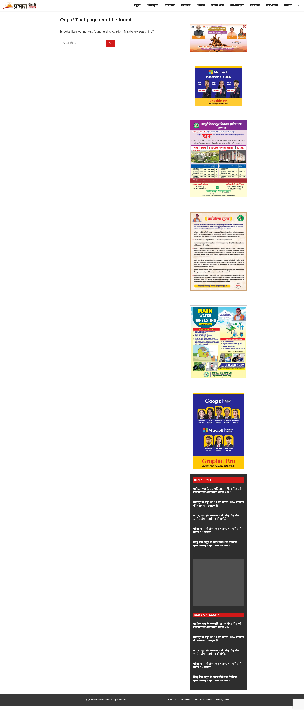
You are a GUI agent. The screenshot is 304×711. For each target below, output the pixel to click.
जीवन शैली (217, 5)
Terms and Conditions (203, 699)
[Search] (110, 43)
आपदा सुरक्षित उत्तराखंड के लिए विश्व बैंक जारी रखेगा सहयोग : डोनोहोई (216, 517)
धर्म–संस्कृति (237, 5)
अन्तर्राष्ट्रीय (152, 5)
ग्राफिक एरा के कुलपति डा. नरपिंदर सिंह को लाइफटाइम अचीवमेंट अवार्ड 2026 (217, 490)
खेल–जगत (272, 5)
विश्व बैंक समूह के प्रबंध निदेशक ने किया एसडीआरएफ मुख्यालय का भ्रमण (215, 544)
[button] (299, 5)
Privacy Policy (222, 699)
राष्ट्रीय (137, 5)
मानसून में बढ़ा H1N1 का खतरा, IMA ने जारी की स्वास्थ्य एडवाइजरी (218, 504)
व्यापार (288, 5)
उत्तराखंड (170, 5)
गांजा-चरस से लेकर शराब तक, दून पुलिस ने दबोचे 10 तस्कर (217, 530)
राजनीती (185, 5)
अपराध (201, 5)
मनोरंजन (255, 5)
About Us (172, 699)
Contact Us (185, 699)
